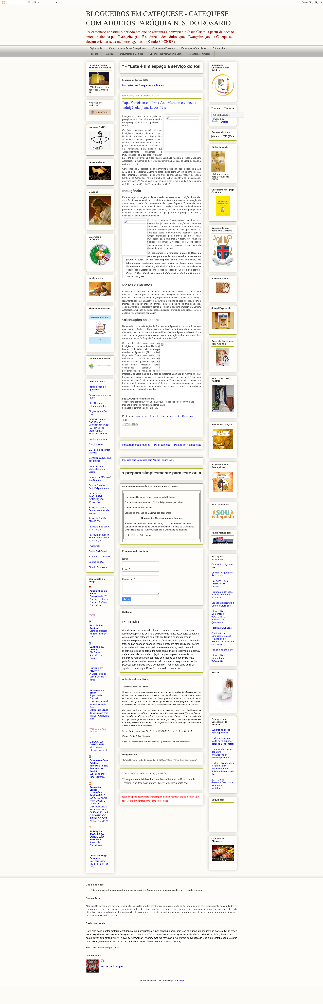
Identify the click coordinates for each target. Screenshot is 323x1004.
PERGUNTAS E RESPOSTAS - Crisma (219, 583)
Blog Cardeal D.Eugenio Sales (97, 404)
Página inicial (95, 48)
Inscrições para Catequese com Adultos (143, 85)
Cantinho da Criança (96, 648)
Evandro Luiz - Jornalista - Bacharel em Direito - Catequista (164, 416)
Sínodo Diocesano (98, 567)
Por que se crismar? (222, 649)
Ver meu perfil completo (112, 966)
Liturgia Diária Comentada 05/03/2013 (218, 658)
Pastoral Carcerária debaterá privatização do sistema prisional (221, 753)
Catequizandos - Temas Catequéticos (127, 48)
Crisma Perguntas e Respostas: (222, 574)
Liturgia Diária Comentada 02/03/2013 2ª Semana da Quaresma (218, 617)
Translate (223, 121)
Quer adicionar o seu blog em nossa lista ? (98, 864)
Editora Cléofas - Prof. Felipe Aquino (99, 487)
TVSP (92, 615)
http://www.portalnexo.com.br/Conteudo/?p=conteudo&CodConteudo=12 (156, 741)
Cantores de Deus (98, 439)
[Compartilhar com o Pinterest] (136, 424)
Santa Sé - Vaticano (99, 556)
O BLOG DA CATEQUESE (96, 743)
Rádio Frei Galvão (98, 551)
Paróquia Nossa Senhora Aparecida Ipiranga (99, 510)
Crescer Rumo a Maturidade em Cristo (97, 469)
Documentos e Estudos (131, 54)
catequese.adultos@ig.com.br (105, 947)
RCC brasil (94, 545)
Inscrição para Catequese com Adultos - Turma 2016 (148, 460)
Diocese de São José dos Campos (100, 478)
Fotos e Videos (220, 48)
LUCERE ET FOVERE (96, 669)
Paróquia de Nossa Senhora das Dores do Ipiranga (99, 537)
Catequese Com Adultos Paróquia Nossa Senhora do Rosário (98, 765)
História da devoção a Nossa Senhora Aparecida (222, 594)
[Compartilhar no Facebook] (133, 424)
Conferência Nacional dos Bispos (100, 459)
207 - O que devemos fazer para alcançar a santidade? (222, 783)
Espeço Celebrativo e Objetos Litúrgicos (222, 604)
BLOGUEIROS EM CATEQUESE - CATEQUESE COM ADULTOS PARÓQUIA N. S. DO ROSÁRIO (158, 18)
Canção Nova (96, 444)
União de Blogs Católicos (98, 857)
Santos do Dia (96, 561)
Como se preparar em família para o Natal (98, 634)
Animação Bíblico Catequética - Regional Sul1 (97, 791)
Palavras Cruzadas (221, 627)
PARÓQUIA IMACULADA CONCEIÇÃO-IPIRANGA (96, 497)
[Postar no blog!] (127, 424)
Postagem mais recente (136, 444)
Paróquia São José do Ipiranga (99, 528)
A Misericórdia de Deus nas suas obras (97, 677)
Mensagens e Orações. (199, 54)
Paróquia (109, 54)
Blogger (180, 980)
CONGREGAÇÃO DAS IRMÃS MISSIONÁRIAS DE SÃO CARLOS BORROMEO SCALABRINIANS (99, 426)
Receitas (93, 54)
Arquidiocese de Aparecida (97, 388)
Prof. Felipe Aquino (96, 626)
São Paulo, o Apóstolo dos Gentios (95, 655)
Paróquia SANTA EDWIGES (97, 520)
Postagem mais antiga (187, 444)
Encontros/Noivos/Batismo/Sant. (166, 54)
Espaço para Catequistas (193, 48)
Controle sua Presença (163, 48)
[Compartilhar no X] (130, 424)
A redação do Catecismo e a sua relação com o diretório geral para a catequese (222, 639)
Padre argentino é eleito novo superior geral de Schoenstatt (222, 741)
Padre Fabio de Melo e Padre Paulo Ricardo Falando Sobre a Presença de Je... (222, 769)
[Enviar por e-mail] (123, 424)
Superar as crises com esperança (220, 731)
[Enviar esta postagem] (124, 419)
